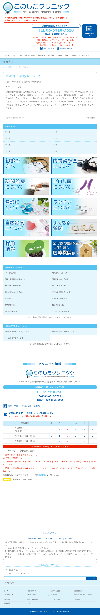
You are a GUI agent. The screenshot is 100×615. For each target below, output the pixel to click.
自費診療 (54, 594)
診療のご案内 (55, 591)
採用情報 (77, 599)
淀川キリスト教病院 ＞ (60, 311)
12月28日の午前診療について (13, 118)
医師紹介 (7, 599)
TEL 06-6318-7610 (56, 30)
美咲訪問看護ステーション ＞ (63, 331)
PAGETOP (91, 578)
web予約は (89, 34)
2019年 (54, 151)
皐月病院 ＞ (9, 298)
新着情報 (42, 475)
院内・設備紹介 (32, 599)
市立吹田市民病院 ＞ (59, 298)
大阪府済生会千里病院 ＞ (14, 286)
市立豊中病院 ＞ (11, 305)
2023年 (54, 138)
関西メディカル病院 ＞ (60, 286)
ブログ (29, 603)
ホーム (6, 591)
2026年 (7, 132)
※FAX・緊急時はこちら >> (56, 34)
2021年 (54, 145)
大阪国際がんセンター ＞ (61, 273)
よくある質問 (55, 599)
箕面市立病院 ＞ (11, 311)
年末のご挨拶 (91, 118)
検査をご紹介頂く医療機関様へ (83, 595)
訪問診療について (10, 594)
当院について (31, 591)
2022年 (7, 145)
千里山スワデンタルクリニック (19, 573)
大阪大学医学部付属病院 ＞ (15, 279)
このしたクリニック (49, 611)
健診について (31, 594)
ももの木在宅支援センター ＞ (16, 338)
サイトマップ (9, 583)
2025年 (54, 132)
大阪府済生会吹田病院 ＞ (61, 279)
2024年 (7, 138)
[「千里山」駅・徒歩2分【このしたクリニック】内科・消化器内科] (36, 11)
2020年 (7, 151)
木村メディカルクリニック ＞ (16, 292)
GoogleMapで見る (49, 533)
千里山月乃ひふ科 (14, 570)
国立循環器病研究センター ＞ (63, 292)
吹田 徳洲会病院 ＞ (59, 305)
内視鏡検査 (78, 591)
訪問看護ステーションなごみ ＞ (17, 331)
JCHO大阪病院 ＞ (11, 273)
